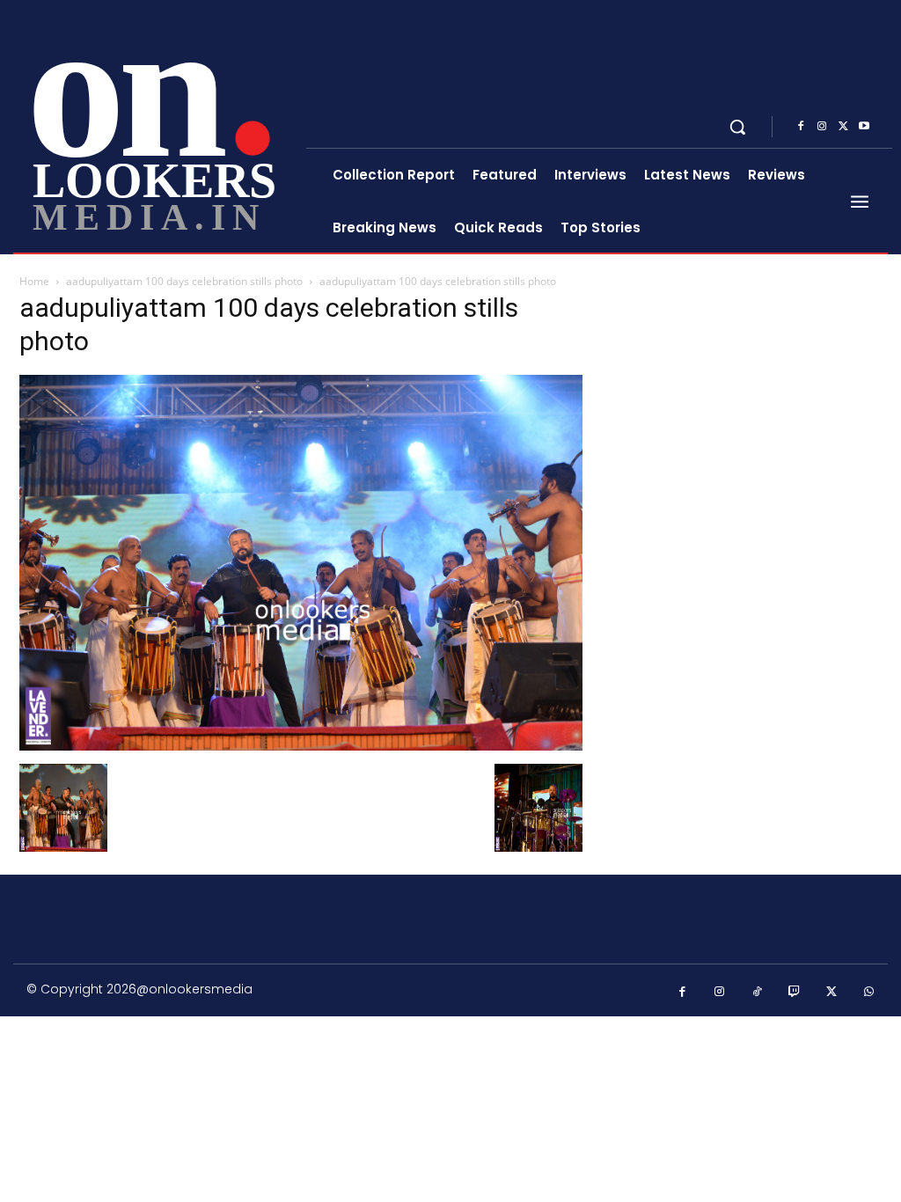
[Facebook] (800, 126)
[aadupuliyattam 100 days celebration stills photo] (300, 745)
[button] (737, 127)
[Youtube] (864, 126)
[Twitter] (842, 126)
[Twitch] (794, 992)
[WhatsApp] (869, 992)
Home (34, 281)
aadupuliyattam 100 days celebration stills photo (184, 281)
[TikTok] (757, 992)
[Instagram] (821, 126)
